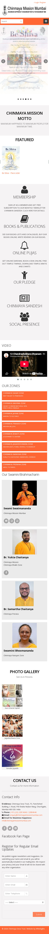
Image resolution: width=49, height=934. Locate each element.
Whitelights (40, 928)
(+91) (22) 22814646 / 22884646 (23, 812)
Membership (24, 197)
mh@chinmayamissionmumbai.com (16, 820)
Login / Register (40, 2)
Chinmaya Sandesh (24, 305)
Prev (3, 61)
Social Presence (24, 324)
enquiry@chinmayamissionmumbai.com (26, 815)
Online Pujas (24, 252)
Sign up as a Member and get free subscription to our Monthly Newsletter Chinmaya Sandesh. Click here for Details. (24, 208)
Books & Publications (24, 226)
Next (46, 61)
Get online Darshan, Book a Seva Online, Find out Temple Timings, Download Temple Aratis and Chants (24, 264)
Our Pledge (24, 282)
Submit (39, 914)
